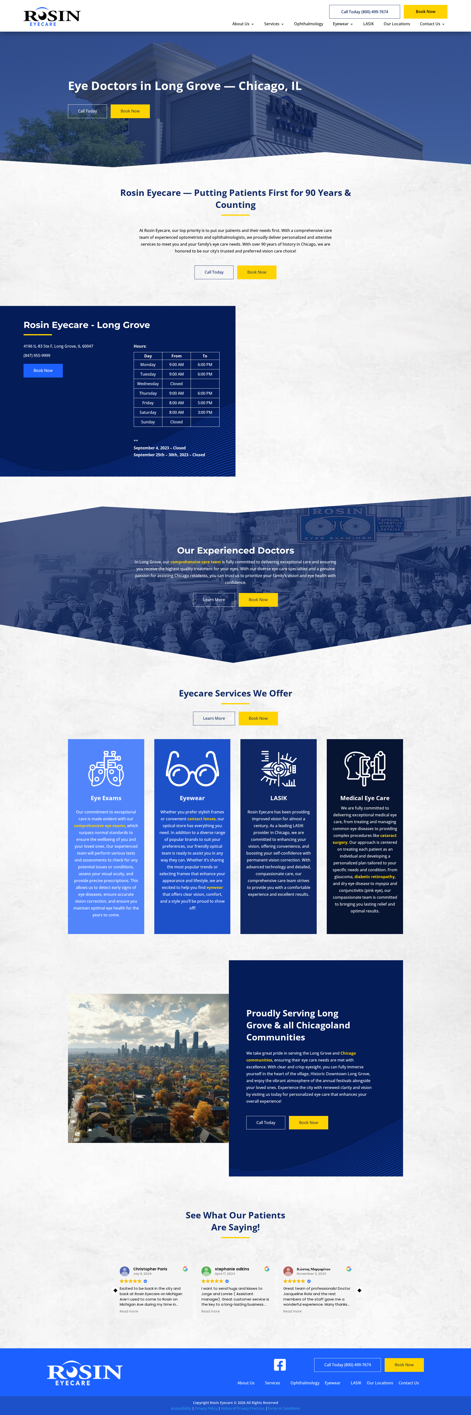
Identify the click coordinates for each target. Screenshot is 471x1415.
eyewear (215, 887)
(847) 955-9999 (37, 355)
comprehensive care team (195, 562)
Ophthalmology (308, 23)
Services (271, 23)
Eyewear (341, 23)
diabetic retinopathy (374, 876)
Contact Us (430, 23)
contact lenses (201, 818)
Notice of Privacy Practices (243, 1408)
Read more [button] (129, 1311)
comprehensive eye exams (99, 825)
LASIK (368, 23)
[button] (360, 1290)
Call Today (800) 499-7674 (364, 11)
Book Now (425, 11)
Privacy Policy (206, 1408)
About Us (240, 23)
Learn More (214, 599)
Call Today (87, 111)
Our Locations (397, 23)
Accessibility (181, 1408)
